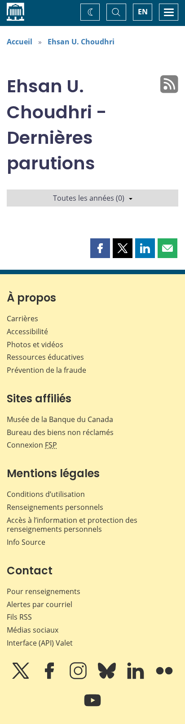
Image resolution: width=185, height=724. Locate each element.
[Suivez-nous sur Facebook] (50, 677)
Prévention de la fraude (46, 370)
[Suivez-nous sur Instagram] (79, 677)
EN (143, 12)
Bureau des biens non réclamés (60, 432)
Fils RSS (19, 617)
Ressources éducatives (45, 357)
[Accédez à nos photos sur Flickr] (164, 677)
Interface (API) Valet (40, 643)
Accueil (19, 42)
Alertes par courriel (39, 604)
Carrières (22, 318)
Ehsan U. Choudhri (81, 42)
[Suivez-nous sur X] (21, 677)
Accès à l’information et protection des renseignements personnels (72, 524)
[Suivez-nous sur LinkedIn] (136, 677)
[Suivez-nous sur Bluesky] (107, 677)
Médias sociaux (32, 630)
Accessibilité (27, 331)
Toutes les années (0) (88, 198)
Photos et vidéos (35, 344)
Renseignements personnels (55, 507)
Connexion (32, 445)
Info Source (26, 542)
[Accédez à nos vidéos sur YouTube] (92, 706)
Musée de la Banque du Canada (60, 419)
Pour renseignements (43, 591)
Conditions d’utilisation (46, 494)
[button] (100, 248)
